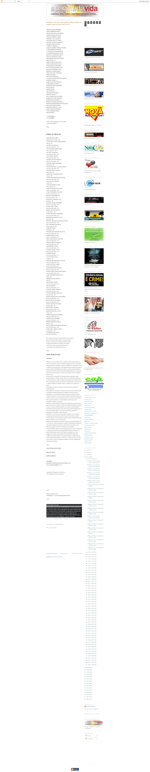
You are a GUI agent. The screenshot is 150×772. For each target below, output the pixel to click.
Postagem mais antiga (77, 553)
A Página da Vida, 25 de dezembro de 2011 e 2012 (95, 540)
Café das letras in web (90, 407)
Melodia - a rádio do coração (91, 423)
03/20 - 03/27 (91, 640)
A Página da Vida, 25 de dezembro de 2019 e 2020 (95, 524)
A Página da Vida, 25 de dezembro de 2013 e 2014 (95, 536)
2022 (87, 457)
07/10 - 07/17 (91, 604)
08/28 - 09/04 (91, 588)
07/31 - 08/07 (91, 597)
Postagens (89, 735)
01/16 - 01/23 (91, 660)
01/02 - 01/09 (91, 665)
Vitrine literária (88, 443)
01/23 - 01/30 (91, 658)
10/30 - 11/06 (91, 568)
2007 (87, 699)
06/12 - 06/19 (91, 613)
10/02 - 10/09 (91, 577)
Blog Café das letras (89, 401)
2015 (87, 681)
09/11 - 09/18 (91, 583)
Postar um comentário (51, 527)
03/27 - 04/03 (91, 637)
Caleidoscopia (88, 409)
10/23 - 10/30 (91, 570)
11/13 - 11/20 (91, 563)
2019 (87, 672)
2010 (87, 692)
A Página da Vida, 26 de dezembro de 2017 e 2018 (95, 493)
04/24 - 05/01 (91, 628)
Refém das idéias (88, 435)
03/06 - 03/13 (91, 644)
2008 (87, 697)
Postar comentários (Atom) (56, 557)
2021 (87, 667)
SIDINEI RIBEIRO (90, 706)
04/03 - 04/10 (91, 635)
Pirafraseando (88, 429)
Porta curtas (87, 431)
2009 (87, 694)
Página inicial (64, 553)
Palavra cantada (88, 427)
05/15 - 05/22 (91, 622)
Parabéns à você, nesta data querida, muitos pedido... (93, 461)
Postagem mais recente (51, 553)
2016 (87, 679)
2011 (87, 690)
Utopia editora (88, 441)
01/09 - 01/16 (91, 662)
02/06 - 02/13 (91, 653)
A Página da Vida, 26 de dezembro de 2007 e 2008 (95, 513)
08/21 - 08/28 (91, 590)
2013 (87, 685)
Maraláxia (87, 421)
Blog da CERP (88, 403)
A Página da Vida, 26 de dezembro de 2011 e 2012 (95, 505)
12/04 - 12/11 (91, 556)
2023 (87, 454)
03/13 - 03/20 (91, 642)
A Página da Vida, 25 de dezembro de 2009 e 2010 (95, 544)
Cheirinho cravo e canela (90, 411)
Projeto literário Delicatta (90, 433)
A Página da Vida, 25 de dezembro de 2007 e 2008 (95, 548)
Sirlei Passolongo (89, 439)
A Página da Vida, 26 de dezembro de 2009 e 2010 (95, 509)
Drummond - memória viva (91, 413)
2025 (87, 450)
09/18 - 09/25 (91, 581)
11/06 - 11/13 (91, 565)
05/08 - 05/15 (91, 624)
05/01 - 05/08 (91, 626)
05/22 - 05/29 (91, 619)
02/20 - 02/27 (91, 649)
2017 (87, 676)
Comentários (90, 738)
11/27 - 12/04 (91, 559)
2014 (87, 683)
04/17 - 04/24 (91, 631)
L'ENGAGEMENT (89, 415)
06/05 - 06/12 (91, 615)
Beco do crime (88, 399)
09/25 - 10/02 (91, 579)
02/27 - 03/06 (91, 646)
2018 (87, 674)
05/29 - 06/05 (91, 617)
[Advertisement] (59, 540)
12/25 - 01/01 (91, 459)
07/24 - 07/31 (91, 599)
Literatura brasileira (89, 419)
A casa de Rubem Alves (90, 397)
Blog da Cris (87, 405)
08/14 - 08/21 (91, 592)
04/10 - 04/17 (91, 633)
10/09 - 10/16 (91, 574)
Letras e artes (88, 417)
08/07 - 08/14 (91, 595)
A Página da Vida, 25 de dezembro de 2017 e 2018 (95, 528)
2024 (87, 452)
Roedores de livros (89, 437)
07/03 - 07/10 (91, 606)
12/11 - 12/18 (91, 554)
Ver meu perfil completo (92, 709)
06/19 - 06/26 (91, 610)
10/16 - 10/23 (91, 572)
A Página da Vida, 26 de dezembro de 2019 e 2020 (95, 489)
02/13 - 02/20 (91, 651)
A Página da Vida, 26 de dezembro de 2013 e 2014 (95, 501)
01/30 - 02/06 (91, 655)
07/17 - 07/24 (91, 601)
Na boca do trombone (90, 425)
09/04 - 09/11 (91, 586)
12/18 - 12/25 (91, 552)
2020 (87, 670)
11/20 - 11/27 (91, 561)
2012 (87, 688)
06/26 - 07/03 (91, 608)
